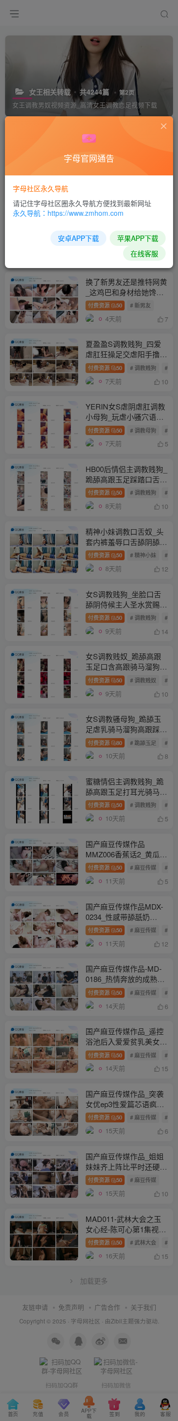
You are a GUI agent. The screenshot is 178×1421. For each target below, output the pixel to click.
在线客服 (144, 253)
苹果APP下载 (137, 238)
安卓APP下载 (78, 238)
